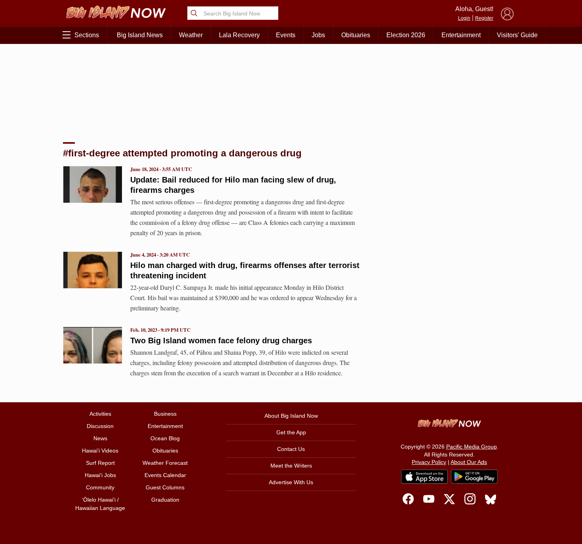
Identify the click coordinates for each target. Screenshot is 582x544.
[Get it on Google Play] (474, 477)
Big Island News (140, 35)
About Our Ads (469, 462)
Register (484, 18)
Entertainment (461, 35)
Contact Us (291, 449)
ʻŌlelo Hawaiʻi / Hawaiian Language (100, 503)
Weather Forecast (165, 463)
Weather (191, 35)
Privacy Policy (429, 462)
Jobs (318, 35)
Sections (86, 35)
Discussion (100, 426)
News (100, 438)
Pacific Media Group (471, 446)
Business (165, 414)
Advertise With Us (291, 482)
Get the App (291, 432)
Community (100, 487)
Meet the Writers (291, 465)
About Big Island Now (291, 416)
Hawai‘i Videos (100, 450)
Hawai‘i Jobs (100, 475)
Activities (100, 414)
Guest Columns (165, 487)
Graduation (165, 499)
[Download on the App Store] (424, 476)
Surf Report (100, 463)
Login (464, 18)
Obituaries (355, 35)
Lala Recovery (239, 35)
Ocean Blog (165, 438)
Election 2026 (405, 35)
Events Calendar (165, 475)
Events (285, 35)
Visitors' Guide (517, 35)
